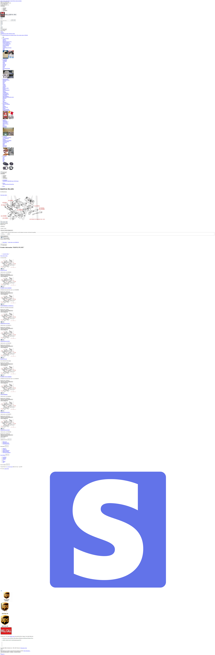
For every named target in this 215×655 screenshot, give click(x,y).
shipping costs (11, 636)
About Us (4, 448)
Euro (4, 9)
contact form (6, 468)
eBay (4, 462)
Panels (17, 181)
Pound (4, 8)
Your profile (6, 33)
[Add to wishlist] (2, 269)
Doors (12, 181)
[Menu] (1, 18)
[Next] (4, 438)
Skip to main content (4, 0)
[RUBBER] (8, 169)
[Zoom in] (6, 222)
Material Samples (6, 451)
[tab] (11, 242)
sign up (2, 32)
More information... (26, 650)
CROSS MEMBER (4, 394)
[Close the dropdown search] (14, 20)
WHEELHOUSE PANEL (5, 323)
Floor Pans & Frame (8, 184)
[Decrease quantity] (2, 234)
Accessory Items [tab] (6, 253)
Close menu (4, 29)
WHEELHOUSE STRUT (5, 341)
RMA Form (5, 441)
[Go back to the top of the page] (1, 649)
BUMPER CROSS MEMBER (5, 287)
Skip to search (10, 0)
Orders (13, 33)
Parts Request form (6, 443)
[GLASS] (8, 135)
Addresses (10, 33)
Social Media (2, 455)
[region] (107, 210)
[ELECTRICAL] (8, 118)
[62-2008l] (22, 208)
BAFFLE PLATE (3, 270)
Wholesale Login (6, 442)
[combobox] (5, 20)
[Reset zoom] (4, 222)
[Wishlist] (1, 25)
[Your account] (1, 27)
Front (4, 184)
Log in (1, 31)
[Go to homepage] (8, 16)
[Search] (12, 20)
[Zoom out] (1, 222)
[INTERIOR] (8, 155)
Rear (13, 184)
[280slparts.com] (3, 37)
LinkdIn (4, 459)
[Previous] (1, 438)
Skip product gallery (4, 255)
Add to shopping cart (4, 236)
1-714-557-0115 (10, 466)
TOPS (15, 181)
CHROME (9, 181)
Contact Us (5, 449)
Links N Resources (6, 450)
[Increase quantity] (9, 234)
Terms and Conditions (6, 452)
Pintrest (4, 461)
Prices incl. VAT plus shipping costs (7, 230)
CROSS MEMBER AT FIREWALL (6, 305)
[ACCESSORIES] (8, 58)
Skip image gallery (3, 195)
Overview (2, 33)
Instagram (4, 458)
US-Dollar (5, 10)
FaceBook (4, 457)
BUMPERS (5, 181)
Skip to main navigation (17, 0)
